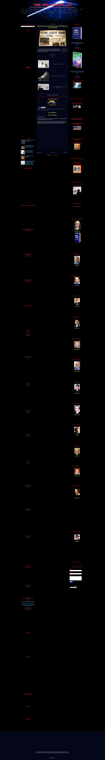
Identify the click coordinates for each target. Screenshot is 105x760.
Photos (69, 11)
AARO (23, 9)
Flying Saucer (61, 108)
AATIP (27, 9)
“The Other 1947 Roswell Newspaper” (58, 64)
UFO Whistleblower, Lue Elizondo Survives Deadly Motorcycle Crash (29, 146)
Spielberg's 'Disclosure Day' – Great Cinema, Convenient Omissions (29, 151)
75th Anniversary (44, 108)
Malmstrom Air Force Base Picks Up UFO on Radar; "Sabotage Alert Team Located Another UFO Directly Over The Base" (29, 163)
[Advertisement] (52, 17)
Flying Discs (70, 9)
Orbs (56, 11)
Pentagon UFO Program (62, 11)
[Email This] (41, 107)
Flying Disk (57, 108)
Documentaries (59, 9)
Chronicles (44, 9)
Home (53, 152)
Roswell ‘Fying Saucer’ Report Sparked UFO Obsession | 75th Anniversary (52, 26)
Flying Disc (53, 108)
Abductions (35, 9)
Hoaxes (81, 9)
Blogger (54, 757)
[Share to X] (43, 107)
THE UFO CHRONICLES (52, 4)
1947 (40, 108)
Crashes (54, 9)
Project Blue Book (75, 11)
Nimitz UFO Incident (50, 11)
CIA (39, 9)
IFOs (22, 11)
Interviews (26, 11)
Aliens (31, 9)
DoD (65, 9)
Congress (49, 9)
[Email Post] (39, 107)
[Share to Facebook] (44, 107)
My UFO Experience (38, 11)
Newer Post (39, 152)
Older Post (66, 152)
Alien (48, 108)
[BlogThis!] (42, 107)
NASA (44, 11)
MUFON (31, 11)
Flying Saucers (76, 9)
